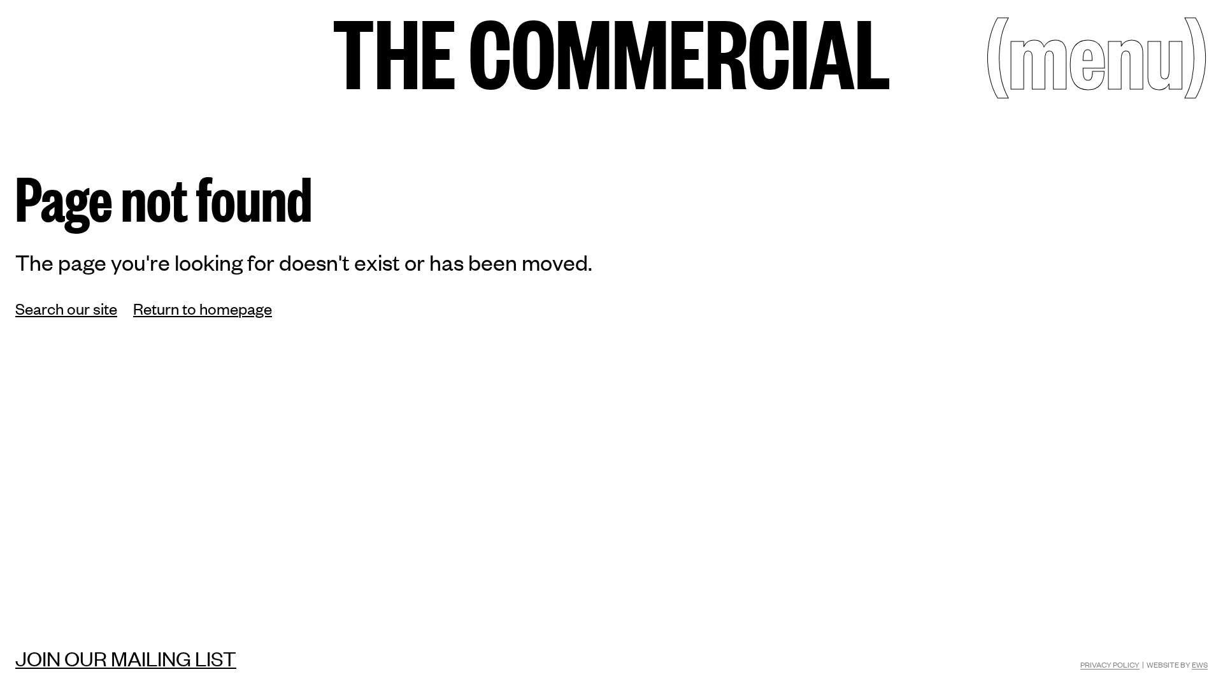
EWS (1200, 664)
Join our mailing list (125, 658)
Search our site (66, 308)
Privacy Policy (1110, 664)
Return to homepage (202, 308)
